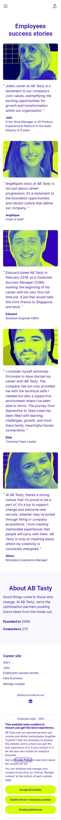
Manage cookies (14, 684)
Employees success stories (20, 672)
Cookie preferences (30, 809)
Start (6, 662)
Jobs (6, 667)
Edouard (11, 314)
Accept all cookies (30, 789)
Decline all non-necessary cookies (30, 799)
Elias (9, 437)
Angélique (13, 215)
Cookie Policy (23, 759)
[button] (54, 6)
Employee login (26, 718)
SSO (41, 718)
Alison (10, 555)
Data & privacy (13, 678)
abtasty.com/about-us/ (30, 695)
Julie (9, 117)
